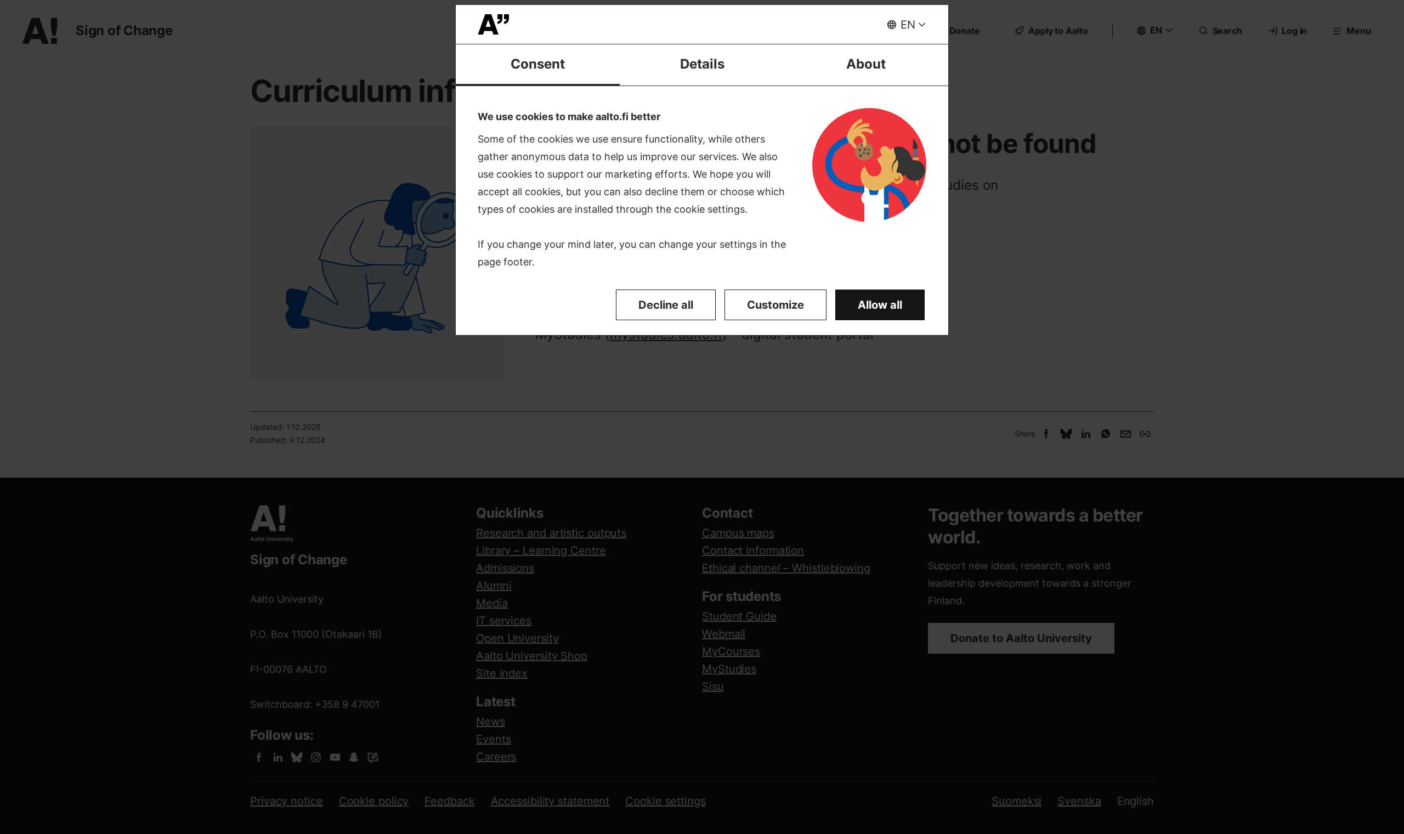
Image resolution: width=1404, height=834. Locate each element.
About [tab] (866, 64)
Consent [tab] (538, 64)
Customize (775, 304)
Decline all (665, 304)
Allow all (880, 304)
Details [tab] (702, 64)
